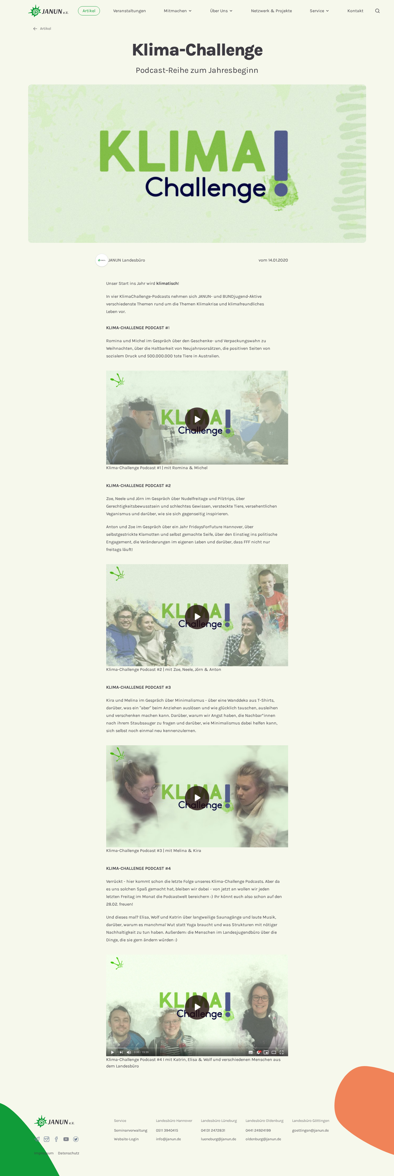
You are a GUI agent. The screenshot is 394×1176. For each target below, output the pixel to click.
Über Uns (219, 10)
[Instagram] (46, 1139)
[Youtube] (66, 1139)
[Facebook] (56, 1139)
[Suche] (377, 11)
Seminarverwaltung (130, 1130)
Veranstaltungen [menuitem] (129, 10)
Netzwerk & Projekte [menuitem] (271, 10)
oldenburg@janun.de (263, 1139)
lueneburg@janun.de (218, 1139)
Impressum (44, 1153)
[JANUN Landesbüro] (101, 260)
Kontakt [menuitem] (355, 10)
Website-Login (126, 1139)
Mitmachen (175, 10)
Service (317, 10)
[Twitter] (76, 1139)
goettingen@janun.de (310, 1130)
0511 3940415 (167, 1130)
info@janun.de (168, 1139)
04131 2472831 (213, 1130)
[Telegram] (37, 1139)
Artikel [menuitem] (89, 10)
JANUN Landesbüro (126, 260)
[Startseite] (48, 10)
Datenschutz (68, 1153)
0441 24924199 (258, 1130)
